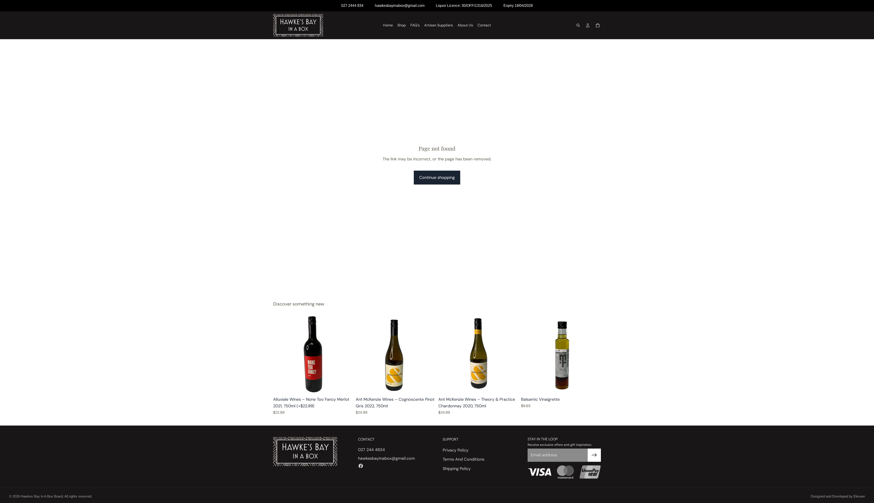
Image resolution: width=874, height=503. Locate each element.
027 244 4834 (371, 449)
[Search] (578, 25)
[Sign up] (594, 455)
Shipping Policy (457, 468)
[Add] (346, 387)
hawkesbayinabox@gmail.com (399, 6)
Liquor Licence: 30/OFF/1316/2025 (464, 6)
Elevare (859, 496)
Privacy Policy (455, 450)
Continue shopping (437, 177)
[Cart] (598, 25)
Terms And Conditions (463, 459)
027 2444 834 (352, 6)
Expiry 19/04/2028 (518, 6)
